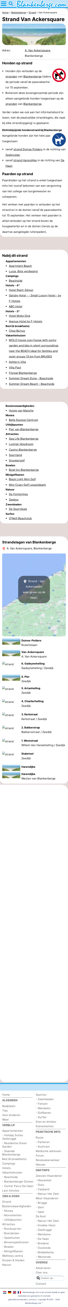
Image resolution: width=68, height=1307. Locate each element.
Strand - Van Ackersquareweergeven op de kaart (34, 589)
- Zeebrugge (44, 1230)
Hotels (6, 1168)
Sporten (41, 1094)
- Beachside (10, 1177)
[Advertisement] (34, 243)
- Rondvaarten (11, 1228)
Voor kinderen (11, 1115)
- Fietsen (42, 1103)
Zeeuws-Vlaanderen (49, 1175)
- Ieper (40, 1211)
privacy (32, 1299)
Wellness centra (12, 1255)
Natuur (6, 1264)
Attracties (8, 1224)
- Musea (7, 1210)
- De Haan (42, 1239)
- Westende (43, 1257)
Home (6, 1094)
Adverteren (43, 1268)
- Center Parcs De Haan (17, 1186)
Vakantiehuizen (12, 1172)
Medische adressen (48, 1151)
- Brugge (41, 1202)
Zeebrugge (12, 155)
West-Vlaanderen (47, 1198)
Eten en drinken (46, 1121)
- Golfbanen (43, 1112)
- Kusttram (43, 1146)
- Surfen (41, 1117)
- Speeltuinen (11, 1237)
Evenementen (45, 1126)
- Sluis (40, 1184)
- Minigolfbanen (12, 1251)
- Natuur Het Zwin (47, 1193)
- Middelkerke (45, 1252)
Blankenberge (32, 76)
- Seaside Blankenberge (11, 1152)
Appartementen (12, 1130)
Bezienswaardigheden (16, 1206)
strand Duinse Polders (27, 149)
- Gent (40, 1207)
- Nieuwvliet (43, 1180)
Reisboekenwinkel (47, 1160)
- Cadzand (42, 1189)
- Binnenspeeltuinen (15, 1242)
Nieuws (40, 1164)
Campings (8, 1163)
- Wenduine (43, 1234)
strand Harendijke (25, 160)
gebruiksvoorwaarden (17, 1299)
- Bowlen (8, 1246)
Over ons (42, 1272)
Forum (40, 1155)
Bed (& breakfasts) (14, 1159)
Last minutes (10, 1190)
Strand (6, 1201)
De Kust (41, 1216)
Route (40, 1137)
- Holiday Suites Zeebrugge (12, 1136)
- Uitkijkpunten (12, 1219)
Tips (5, 1110)
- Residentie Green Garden (14, 1144)
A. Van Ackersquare (37, 50)
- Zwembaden (45, 1099)
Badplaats (8, 1106)
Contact (41, 1283)
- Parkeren (43, 1142)
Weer (5, 1119)
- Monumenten (12, 1215)
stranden (11, 76)
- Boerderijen (10, 1233)
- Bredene (42, 1243)
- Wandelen (43, 1108)
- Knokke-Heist (45, 1225)
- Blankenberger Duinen (17, 1181)
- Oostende (43, 1248)
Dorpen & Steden (13, 1260)
